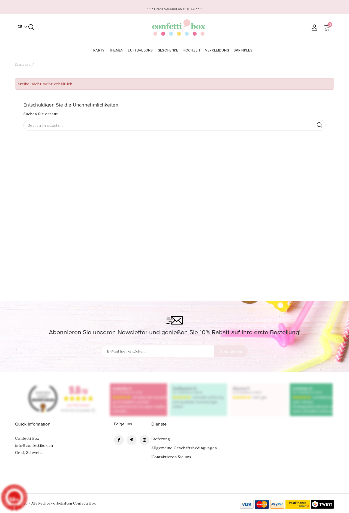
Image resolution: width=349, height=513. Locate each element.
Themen (116, 50)
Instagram (144, 440)
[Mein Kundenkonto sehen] (314, 27)
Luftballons (140, 50)
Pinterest (132, 440)
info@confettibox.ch (34, 445)
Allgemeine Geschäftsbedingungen (184, 447)
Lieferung (160, 438)
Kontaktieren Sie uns (171, 456)
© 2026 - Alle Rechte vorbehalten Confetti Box (55, 503)
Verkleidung (217, 50)
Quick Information (32, 424)
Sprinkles (243, 50)
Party (99, 50)
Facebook (119, 440)
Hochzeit (191, 50)
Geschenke (168, 50)
